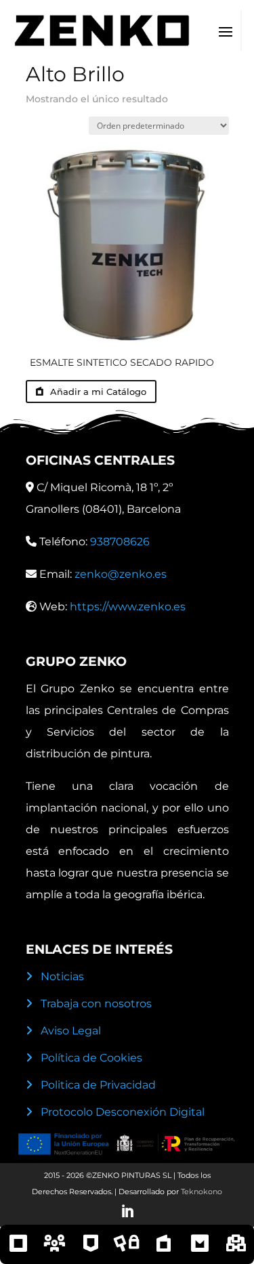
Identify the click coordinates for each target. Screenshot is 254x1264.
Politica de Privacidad (98, 1084)
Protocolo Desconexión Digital (123, 1111)
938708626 (120, 541)
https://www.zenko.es (128, 606)
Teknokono (201, 1191)
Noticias (62, 976)
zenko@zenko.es (121, 574)
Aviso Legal (71, 1030)
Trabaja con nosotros (96, 1003)
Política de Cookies (91, 1057)
